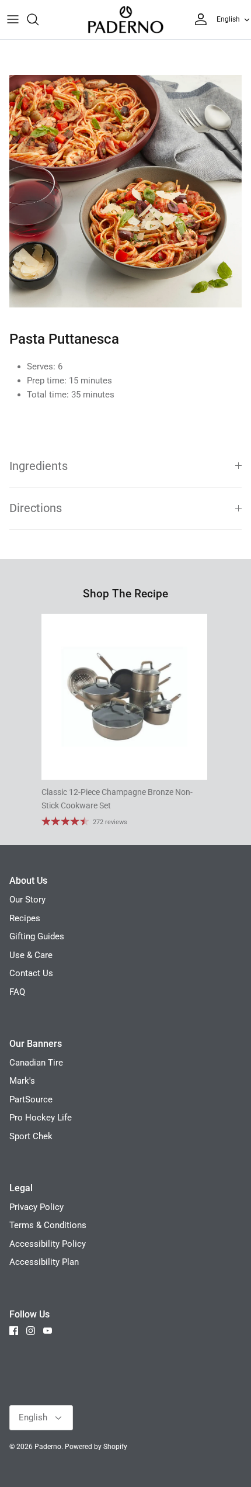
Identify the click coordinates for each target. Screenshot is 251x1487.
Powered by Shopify (96, 1447)
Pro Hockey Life (40, 1117)
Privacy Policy (36, 1207)
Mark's (22, 1081)
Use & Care (31, 955)
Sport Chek (31, 1136)
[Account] (198, 19)
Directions (35, 508)
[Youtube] (47, 1330)
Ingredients (38, 466)
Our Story (27, 899)
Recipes (24, 918)
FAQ (17, 992)
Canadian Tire (36, 1062)
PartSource (31, 1099)
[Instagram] (30, 1330)
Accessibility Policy (47, 1244)
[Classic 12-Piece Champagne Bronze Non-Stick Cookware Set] (124, 697)
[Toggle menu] (13, 19)
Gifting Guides (36, 936)
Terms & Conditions (47, 1225)
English (228, 19)
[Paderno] (125, 19)
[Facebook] (13, 1330)
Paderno (47, 1447)
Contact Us (31, 973)
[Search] (38, 19)
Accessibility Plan (44, 1262)
